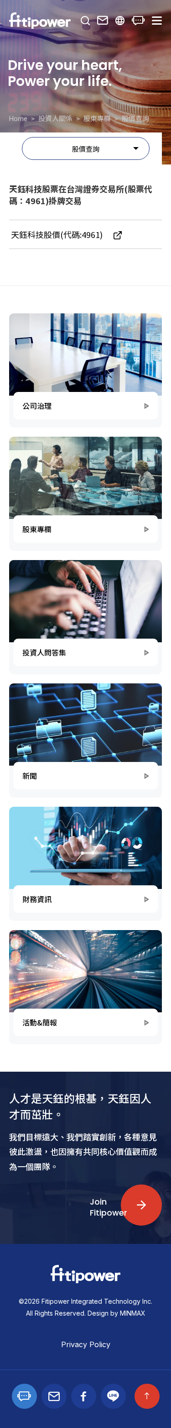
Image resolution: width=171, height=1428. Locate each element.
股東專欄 (97, 119)
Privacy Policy (85, 1344)
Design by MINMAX (116, 1313)
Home (18, 119)
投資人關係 (55, 119)
